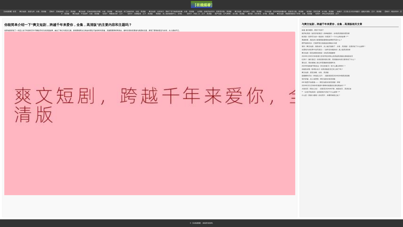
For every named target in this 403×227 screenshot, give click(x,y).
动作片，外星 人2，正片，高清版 (199, 14)
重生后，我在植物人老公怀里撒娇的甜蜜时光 (318, 63)
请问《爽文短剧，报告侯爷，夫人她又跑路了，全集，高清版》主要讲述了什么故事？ (334, 46)
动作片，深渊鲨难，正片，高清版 (140, 14)
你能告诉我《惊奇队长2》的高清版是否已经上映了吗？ (322, 69)
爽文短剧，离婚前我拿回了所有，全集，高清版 (294, 14)
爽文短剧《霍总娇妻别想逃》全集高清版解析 (318, 53)
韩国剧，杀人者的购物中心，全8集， (170, 14)
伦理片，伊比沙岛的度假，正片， (328, 14)
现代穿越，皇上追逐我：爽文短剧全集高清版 (318, 79)
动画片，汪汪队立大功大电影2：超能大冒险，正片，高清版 (359, 11)
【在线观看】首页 (9, 11)
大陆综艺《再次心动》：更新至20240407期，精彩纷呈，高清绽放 (326, 89)
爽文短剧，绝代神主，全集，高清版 (248, 11)
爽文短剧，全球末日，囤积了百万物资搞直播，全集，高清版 (171, 11)
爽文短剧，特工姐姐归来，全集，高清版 (130, 11)
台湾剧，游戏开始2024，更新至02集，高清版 (214, 11)
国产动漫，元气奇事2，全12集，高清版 (230, 14)
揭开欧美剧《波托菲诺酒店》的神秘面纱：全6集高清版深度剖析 (326, 33)
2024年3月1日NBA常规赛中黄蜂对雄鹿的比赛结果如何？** (324, 85)
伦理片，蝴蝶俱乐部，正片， (113, 14)
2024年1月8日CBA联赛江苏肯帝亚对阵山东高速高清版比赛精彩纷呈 (327, 56)
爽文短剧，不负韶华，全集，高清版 (86, 14)
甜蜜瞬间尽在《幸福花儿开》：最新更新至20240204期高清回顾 (326, 76)
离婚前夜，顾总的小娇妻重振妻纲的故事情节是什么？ (322, 40)
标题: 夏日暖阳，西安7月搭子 (313, 30)
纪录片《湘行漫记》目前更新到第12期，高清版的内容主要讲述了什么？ (329, 59)
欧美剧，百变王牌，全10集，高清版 (320, 11)
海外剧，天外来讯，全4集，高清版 (261, 14)
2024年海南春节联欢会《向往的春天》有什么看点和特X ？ (324, 66)
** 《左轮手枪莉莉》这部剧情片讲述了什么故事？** (321, 92)
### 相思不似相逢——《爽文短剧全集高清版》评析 (321, 82)
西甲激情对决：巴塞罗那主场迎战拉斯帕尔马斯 (319, 43)
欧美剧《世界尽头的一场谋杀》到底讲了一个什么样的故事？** (325, 37)
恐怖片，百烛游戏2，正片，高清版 (62, 11)
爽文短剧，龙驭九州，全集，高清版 (32, 11)
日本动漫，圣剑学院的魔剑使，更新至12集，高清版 (284, 11)
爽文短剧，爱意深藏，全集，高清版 (315, 72)
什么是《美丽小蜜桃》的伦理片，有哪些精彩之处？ (321, 95)
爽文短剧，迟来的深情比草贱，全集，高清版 (95, 11)
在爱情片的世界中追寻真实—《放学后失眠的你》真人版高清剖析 (326, 50)
